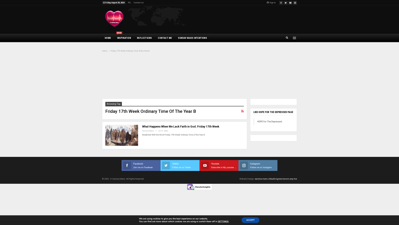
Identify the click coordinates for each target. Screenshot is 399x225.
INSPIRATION (124, 36)
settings (223, 221)
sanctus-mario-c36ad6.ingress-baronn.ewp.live (276, 179)
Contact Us (139, 2)
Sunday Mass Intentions (192, 38)
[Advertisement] (199, 76)
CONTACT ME (165, 38)
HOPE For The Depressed (269, 121)
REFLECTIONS (144, 38)
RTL (129, 2)
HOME (108, 38)
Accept (250, 220)
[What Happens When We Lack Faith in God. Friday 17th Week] (121, 135)
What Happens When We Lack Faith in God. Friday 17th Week (180, 126)
